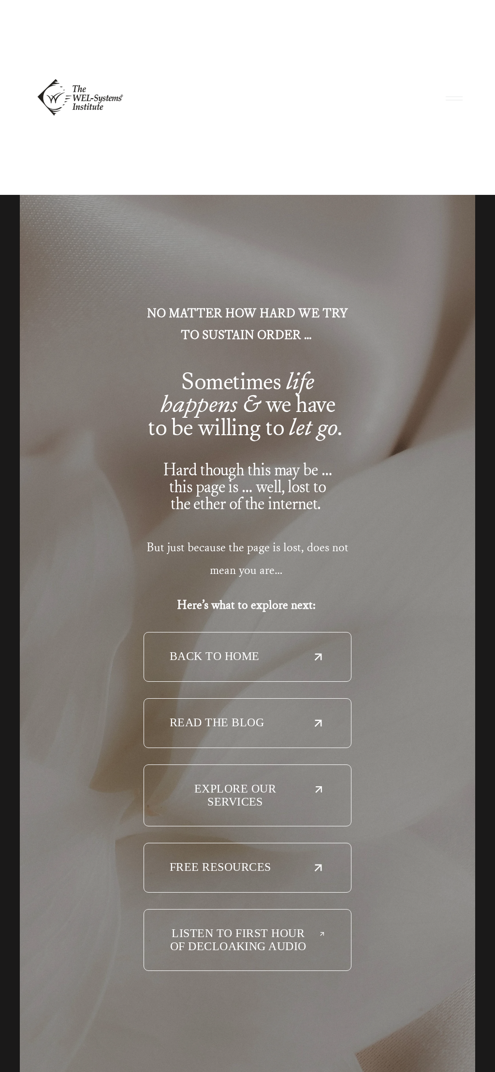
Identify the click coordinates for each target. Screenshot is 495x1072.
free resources (220, 867)
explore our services (235, 795)
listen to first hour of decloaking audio (238, 940)
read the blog (217, 722)
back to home (215, 656)
